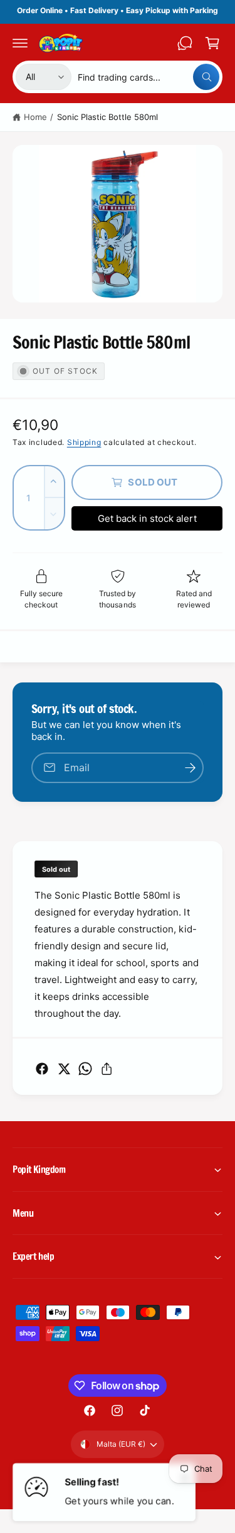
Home (35, 117)
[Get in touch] (185, 43)
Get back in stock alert (147, 518)
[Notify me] (190, 767)
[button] (20, 43)
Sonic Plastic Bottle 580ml (107, 117)
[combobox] (148, 77)
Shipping (84, 442)
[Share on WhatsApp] (85, 1068)
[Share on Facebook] (42, 1068)
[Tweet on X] (63, 1068)
